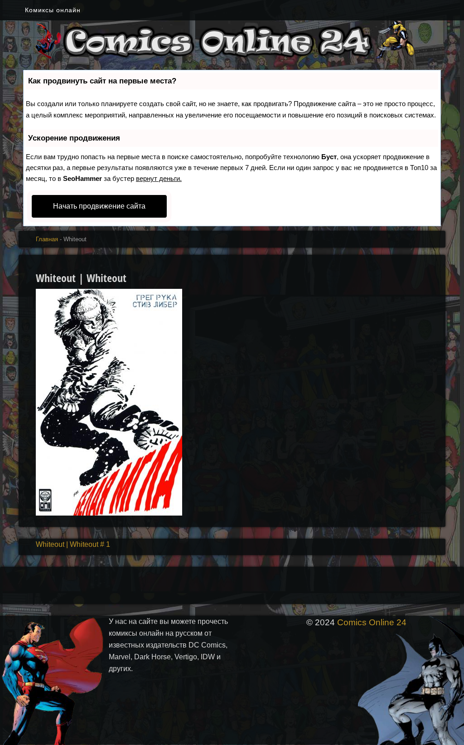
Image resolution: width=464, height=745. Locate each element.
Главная (47, 239)
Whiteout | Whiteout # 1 (73, 544)
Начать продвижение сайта (99, 206)
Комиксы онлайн (53, 10)
